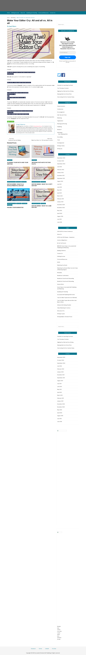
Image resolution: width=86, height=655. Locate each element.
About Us (23, 12)
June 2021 (59, 187)
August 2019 (60, 216)
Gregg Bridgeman (12, 26)
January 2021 (60, 201)
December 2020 (61, 204)
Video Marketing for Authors (63, 308)
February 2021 (60, 198)
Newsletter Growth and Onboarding (65, 278)
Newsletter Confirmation (63, 275)
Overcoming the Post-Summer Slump (65, 97)
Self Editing (24, 181)
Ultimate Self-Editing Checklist (64, 305)
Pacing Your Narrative (15, 207)
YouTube (54, 648)
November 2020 (61, 207)
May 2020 (59, 210)
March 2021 (60, 196)
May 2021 (59, 190)
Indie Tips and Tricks (11, 181)
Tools (58, 140)
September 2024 (61, 163)
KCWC (58, 262)
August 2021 (60, 181)
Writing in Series (61, 145)
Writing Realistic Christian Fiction (64, 316)
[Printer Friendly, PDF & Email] (10, 121)
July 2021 (59, 184)
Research (59, 129)
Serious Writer (60, 284)
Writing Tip (10, 160)
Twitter (40, 648)
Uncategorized (60, 142)
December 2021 (60, 175)
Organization (60, 120)
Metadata (59, 272)
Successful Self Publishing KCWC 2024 (66, 294)
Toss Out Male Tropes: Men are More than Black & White (67, 301)
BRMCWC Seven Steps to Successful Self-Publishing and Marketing (66, 246)
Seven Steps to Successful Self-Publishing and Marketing (66, 287)
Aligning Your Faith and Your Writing (65, 91)
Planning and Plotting (11, 203)
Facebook (33, 648)
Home (8, 12)
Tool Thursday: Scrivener (63, 88)
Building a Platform (61, 250)
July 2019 (59, 219)
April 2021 (59, 193)
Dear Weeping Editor (63, 134)
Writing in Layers (61, 313)
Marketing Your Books (62, 265)
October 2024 (60, 161)
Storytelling (24, 203)
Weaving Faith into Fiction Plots (64, 94)
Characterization (61, 106)
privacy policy (71, 61)
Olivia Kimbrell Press (38, 126)
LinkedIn (47, 648)
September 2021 (61, 178)
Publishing (18, 181)
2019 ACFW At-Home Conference (65, 231)
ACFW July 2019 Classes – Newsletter (65, 237)
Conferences (60, 109)
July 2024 (59, 166)
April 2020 (59, 213)
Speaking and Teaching (31, 12)
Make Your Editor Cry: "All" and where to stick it (42, 140)
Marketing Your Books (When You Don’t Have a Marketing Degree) (67, 268)
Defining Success (15, 12)
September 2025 (61, 158)
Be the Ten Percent (61, 243)
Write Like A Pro (60, 310)
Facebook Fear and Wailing (14, 140)
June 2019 (59, 222)
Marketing (59, 118)
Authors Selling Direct (62, 240)
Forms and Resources (43, 12)
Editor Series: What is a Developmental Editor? (15, 184)
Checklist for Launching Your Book (65, 85)
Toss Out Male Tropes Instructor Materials (67, 297)
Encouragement (61, 112)
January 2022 (60, 172)
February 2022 (60, 169)
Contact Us (52, 12)
